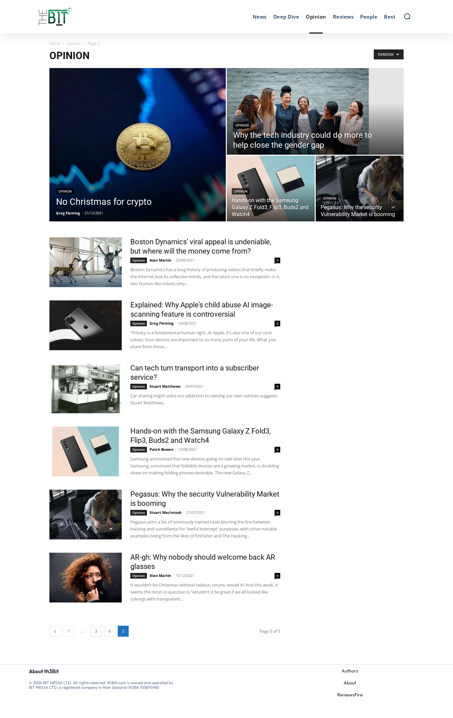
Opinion (74, 43)
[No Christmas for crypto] (137, 144)
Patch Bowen (161, 449)
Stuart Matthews (165, 386)
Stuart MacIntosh (165, 512)
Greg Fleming (68, 212)
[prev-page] (55, 631)
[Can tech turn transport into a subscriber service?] (85, 388)
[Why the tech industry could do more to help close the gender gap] (315, 111)
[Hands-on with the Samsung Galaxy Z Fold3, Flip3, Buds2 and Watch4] (271, 188)
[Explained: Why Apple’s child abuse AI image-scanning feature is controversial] (85, 325)
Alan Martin (160, 260)
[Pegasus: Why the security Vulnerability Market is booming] (360, 188)
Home (55, 43)
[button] (407, 16)
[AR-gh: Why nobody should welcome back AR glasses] (85, 577)
